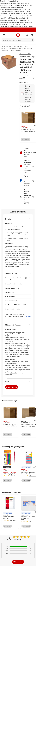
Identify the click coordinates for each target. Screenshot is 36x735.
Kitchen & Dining (23, 5)
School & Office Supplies (14, 46)
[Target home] (18, 35)
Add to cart (25, 139)
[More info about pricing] (33, 78)
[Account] (27, 35)
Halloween (13, 3)
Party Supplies (25, 16)
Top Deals (13, 22)
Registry (8, 26)
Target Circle (21, 26)
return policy (13, 373)
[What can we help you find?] (18, 40)
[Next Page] (34, 125)
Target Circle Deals (22, 22)
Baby (8, 9)
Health (11, 12)
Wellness (16, 12)
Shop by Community (17, 18)
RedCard (14, 26)
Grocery (12, 7)
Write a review (18, 562)
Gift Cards (7, 18)
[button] (24, 75)
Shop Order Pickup (8, 24)
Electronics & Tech (21, 14)
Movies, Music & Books (12, 16)
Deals (7, 20)
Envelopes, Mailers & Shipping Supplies (20, 48)
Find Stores (29, 26)
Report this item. (28, 316)
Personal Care (19, 9)
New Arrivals (20, 20)
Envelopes (4, 50)
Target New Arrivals (6, 1)
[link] (24, 75)
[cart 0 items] (32, 35)
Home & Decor (13, 5)
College (7, 3)
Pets (7, 12)
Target (3, 46)
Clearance (12, 20)
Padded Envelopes (15, 50)
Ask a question (11, 387)
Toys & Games (10, 14)
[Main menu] (4, 35)
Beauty (12, 9)
